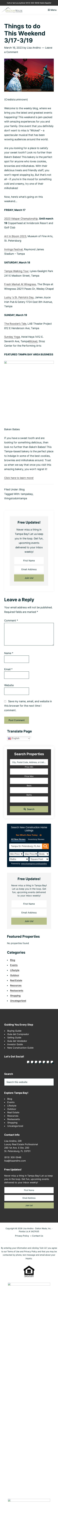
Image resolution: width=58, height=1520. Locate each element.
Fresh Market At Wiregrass (20, 284)
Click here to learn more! (19, 477)
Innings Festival (13, 249)
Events (14, 965)
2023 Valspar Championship (21, 218)
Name (8, 653)
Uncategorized (18, 1000)
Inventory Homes (36, 839)
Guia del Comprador (18, 1034)
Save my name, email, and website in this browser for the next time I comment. (28, 706)
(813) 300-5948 (12, 1157)
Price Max (29, 776)
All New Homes (18, 839)
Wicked (33, 341)
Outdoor (14, 975)
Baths (29, 795)
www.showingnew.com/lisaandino (34, 864)
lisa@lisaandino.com (15, 1160)
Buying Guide (14, 1030)
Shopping (15, 995)
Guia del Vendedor (17, 1041)
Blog (22, 489)
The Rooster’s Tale (15, 323)
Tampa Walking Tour (16, 271)
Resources (16, 985)
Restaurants (16, 990)
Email (8, 669)
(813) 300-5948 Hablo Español (38, 3)
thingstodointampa (15, 498)
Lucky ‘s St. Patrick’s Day (19, 297)
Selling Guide (14, 1037)
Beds (29, 785)
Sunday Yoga (12, 336)
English (15, 738)
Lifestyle (14, 970)
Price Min (29, 767)
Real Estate (16, 980)
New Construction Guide (20, 1047)
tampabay (27, 493)
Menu (54, 9)
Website (9, 685)
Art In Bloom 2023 (15, 236)
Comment (11, 620)
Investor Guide (15, 1044)
